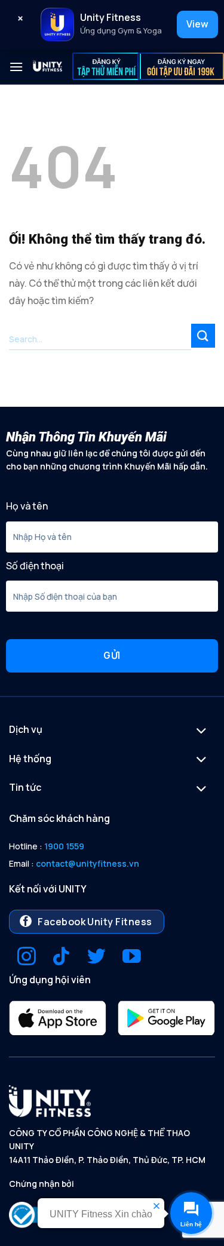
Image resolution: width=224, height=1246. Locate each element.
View (197, 23)
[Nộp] (203, 335)
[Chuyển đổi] (201, 732)
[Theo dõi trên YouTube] (131, 957)
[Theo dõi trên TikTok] (61, 957)
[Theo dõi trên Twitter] (96, 957)
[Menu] (16, 66)
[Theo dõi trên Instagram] (26, 957)
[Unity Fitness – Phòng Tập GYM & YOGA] (47, 66)
